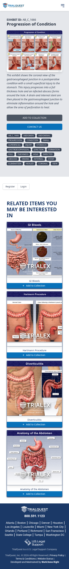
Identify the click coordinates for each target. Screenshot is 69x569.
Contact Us (34, 126)
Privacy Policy (57, 555)
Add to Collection (34, 117)
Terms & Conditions (26, 558)
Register (10, 186)
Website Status (45, 558)
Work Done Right (50, 562)
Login (23, 186)
